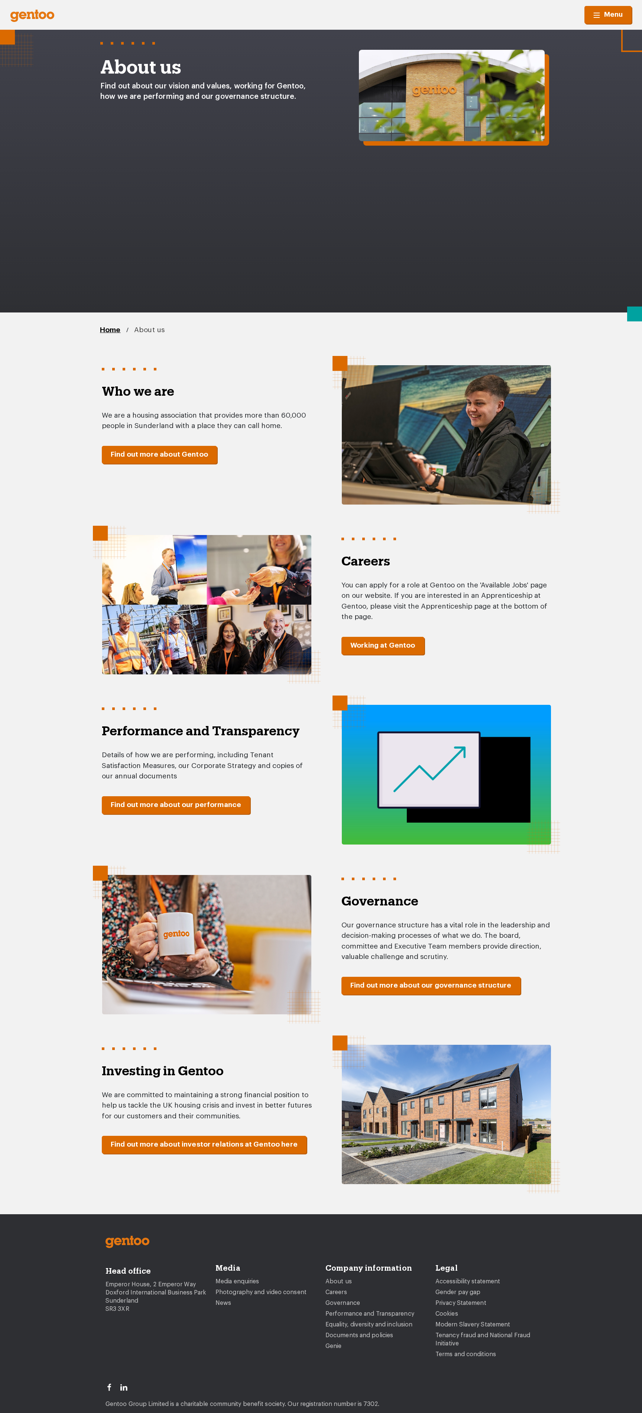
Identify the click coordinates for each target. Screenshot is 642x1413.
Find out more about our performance (176, 804)
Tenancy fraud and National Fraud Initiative (482, 1339)
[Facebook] (113, 1386)
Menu (613, 14)
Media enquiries (237, 1281)
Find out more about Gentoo (159, 454)
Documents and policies (359, 1335)
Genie (333, 1346)
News (223, 1303)
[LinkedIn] (127, 1386)
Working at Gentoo (382, 645)
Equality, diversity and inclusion (368, 1325)
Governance (342, 1303)
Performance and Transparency (369, 1314)
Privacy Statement (460, 1303)
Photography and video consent (261, 1292)
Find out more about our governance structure (431, 985)
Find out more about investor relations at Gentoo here (204, 1144)
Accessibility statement (467, 1281)
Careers (336, 1292)
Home (110, 330)
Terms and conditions (465, 1354)
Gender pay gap (457, 1292)
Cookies (446, 1314)
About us (149, 330)
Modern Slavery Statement (472, 1325)
